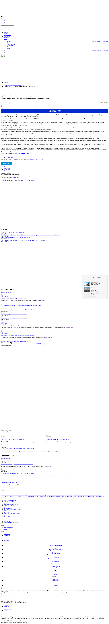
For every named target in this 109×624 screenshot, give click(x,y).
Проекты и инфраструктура (11, 522)
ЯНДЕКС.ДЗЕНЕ (31, 180)
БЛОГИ (11, 495)
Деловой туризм (8, 508)
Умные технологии (8, 527)
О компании (7, 605)
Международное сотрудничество (12, 513)
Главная (6, 82)
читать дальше (41, 300)
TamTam (21, 180)
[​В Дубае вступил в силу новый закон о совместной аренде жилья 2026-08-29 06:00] (87, 291)
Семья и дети (105, 41)
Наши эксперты (32, 495)
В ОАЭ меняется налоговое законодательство (12, 232)
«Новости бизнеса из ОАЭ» (35, 160)
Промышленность (8, 507)
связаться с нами (8, 609)
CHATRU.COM (77, 495)
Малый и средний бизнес (10, 500)
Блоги (5, 39)
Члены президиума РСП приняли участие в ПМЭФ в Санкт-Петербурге (19, 309)
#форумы (6, 170)
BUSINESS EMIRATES (22, 153)
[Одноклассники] (102, 102)
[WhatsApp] (106, 102)
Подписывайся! (6, 163)
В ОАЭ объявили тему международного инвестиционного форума (17, 325)
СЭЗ (5, 511)
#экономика (7, 168)
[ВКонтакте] (100, 102)
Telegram (16, 177)
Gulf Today (10, 157)
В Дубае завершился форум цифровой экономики (13, 298)
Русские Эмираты (96, 41)
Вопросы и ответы (51, 495)
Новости (6, 32)
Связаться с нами (90, 495)
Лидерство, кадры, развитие (11, 504)
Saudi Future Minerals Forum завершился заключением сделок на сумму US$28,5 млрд (22, 343)
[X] (104, 102)
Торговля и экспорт (8, 501)
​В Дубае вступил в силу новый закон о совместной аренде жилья (17, 473)
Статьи (7, 495)
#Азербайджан (7, 166)
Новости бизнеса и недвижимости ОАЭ (14, 85)
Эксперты (6, 540)
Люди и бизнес (7, 516)
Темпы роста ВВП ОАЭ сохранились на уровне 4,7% (14, 341)
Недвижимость (7, 35)
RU (4, 20)
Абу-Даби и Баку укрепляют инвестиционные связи (14, 314)
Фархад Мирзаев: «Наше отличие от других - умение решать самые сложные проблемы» (23, 240)
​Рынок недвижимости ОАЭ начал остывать (57, 439)
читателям (6, 606)
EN (4, 22)
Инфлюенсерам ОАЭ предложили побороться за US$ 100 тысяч (17, 464)
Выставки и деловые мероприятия (12, 509)
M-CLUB (83, 495)
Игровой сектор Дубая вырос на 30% (10, 482)
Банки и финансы (8, 535)
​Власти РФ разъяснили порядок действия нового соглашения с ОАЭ (18, 448)
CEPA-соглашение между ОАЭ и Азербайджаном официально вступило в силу (21, 305)
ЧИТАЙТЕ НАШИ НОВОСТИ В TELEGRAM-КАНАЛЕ (54, 111)
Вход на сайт (98, 495)
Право (5, 33)
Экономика (6, 37)
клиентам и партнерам (9, 607)
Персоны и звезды (22, 495)
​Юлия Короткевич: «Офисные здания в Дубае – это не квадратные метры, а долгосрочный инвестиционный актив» (30, 235)
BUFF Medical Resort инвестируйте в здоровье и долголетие (16, 237)
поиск (5, 611)
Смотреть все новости (6, 292)
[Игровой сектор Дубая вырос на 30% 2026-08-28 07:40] (87, 297)
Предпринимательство (9, 515)
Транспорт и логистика (9, 505)
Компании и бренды (41, 495)
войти (5, 610)
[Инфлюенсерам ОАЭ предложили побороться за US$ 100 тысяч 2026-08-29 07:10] (87, 286)
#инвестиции (7, 169)
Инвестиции (7, 36)
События (15, 495)
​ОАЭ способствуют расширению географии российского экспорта (17, 335)
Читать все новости (5, 434)
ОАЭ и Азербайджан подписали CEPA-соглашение (14, 318)
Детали (5, 529)
